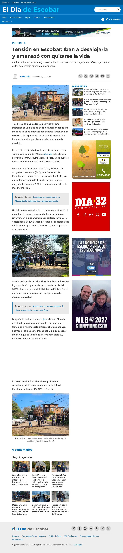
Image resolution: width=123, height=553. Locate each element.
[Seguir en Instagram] (85, 528)
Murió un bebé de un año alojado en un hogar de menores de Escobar (95, 112)
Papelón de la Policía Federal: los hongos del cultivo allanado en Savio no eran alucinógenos (40, 481)
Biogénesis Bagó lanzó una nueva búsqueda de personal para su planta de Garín (97, 92)
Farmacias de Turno (28, 2)
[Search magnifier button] (118, 9)
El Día (30, 9)
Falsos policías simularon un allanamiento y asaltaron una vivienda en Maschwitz (59, 481)
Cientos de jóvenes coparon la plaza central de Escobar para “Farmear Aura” (97, 101)
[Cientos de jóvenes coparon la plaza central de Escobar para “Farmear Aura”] (77, 102)
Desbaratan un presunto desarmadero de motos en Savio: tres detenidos (20, 509)
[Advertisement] (40, 360)
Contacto (15, 2)
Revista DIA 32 (17, 540)
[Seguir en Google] (108, 528)
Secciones (6, 21)
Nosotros (5, 2)
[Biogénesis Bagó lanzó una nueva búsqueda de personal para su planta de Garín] (77, 92)
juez (45, 319)
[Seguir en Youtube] (91, 528)
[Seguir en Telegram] (102, 528)
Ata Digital (78, 545)
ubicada (48, 154)
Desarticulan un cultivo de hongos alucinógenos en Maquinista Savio (40, 508)
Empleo (27, 18)
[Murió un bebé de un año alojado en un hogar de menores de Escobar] (77, 112)
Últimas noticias (16, 18)
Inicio (4, 18)
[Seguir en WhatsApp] (96, 528)
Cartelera (37, 18)
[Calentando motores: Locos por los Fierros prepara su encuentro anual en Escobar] (77, 132)
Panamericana (49, 18)
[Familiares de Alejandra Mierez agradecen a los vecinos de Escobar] (77, 122)
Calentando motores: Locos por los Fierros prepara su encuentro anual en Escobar (96, 132)
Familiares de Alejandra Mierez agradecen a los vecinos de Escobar (94, 121)
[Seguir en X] (73, 528)
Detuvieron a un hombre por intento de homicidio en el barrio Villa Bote (20, 480)
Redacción (25, 76)
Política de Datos (55, 536)
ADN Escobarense (70, 536)
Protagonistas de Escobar (89, 536)
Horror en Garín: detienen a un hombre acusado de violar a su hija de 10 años (60, 509)
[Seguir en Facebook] (79, 528)
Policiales (18, 43)
